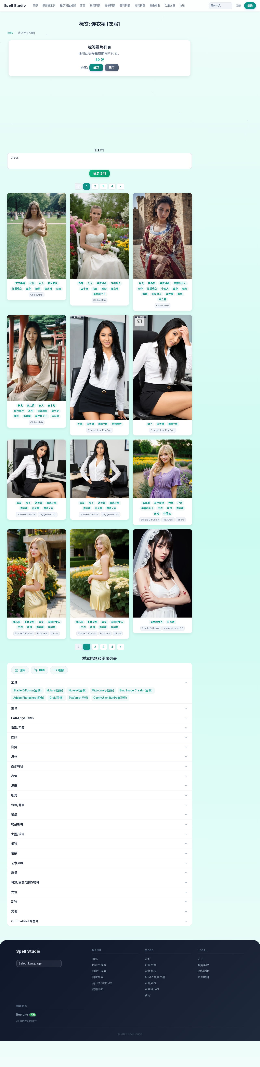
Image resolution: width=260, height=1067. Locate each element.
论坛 (182, 5)
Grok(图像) (57, 697)
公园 (58, 288)
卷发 (141, 283)
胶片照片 (53, 283)
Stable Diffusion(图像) (27, 690)
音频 (82, 5)
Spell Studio (15, 5)
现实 (22, 670)
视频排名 (140, 5)
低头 (184, 288)
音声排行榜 (152, 989)
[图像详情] (36, 236)
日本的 (51, 405)
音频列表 (125, 5)
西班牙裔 (51, 502)
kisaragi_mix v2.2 (173, 628)
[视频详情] (99, 367)
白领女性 (117, 424)
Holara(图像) (55, 690)
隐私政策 (203, 971)
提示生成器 (99, 965)
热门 (112, 67)
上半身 (84, 288)
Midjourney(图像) (103, 690)
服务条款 (203, 965)
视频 (61, 670)
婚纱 (37, 288)
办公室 (35, 508)
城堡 (180, 294)
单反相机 (102, 283)
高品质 (151, 283)
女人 (41, 283)
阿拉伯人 (156, 294)
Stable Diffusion (26, 514)
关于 (200, 959)
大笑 (79, 424)
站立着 (162, 299)
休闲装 (55, 416)
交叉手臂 (20, 283)
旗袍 (145, 294)
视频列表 (95, 5)
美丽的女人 (180, 283)
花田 (94, 288)
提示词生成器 (68, 5)
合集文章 (170, 5)
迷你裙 (38, 502)
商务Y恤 (102, 424)
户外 (180, 502)
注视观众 (17, 288)
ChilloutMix (36, 294)
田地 (156, 513)
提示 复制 (99, 173)
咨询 (148, 995)
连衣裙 (48, 288)
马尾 (80, 283)
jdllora (180, 519)
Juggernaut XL (47, 514)
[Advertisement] (99, 117)
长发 (31, 283)
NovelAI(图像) (78, 690)
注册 (238, 5)
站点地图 (203, 977)
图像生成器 (99, 971)
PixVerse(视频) (78, 697)
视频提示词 (48, 5)
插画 (42, 670)
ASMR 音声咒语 (155, 977)
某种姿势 (159, 502)
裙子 (149, 424)
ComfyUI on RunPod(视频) (110, 697)
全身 (28, 288)
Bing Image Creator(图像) (136, 690)
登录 (250, 5)
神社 (16, 416)
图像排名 (155, 5)
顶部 (35, 5)
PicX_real (168, 519)
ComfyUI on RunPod (100, 430)
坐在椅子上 (99, 294)
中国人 (165, 288)
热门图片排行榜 (102, 983)
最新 (96, 67)
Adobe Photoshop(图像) (28, 697)
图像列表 (110, 5)
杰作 (140, 288)
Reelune (25, 1014)
